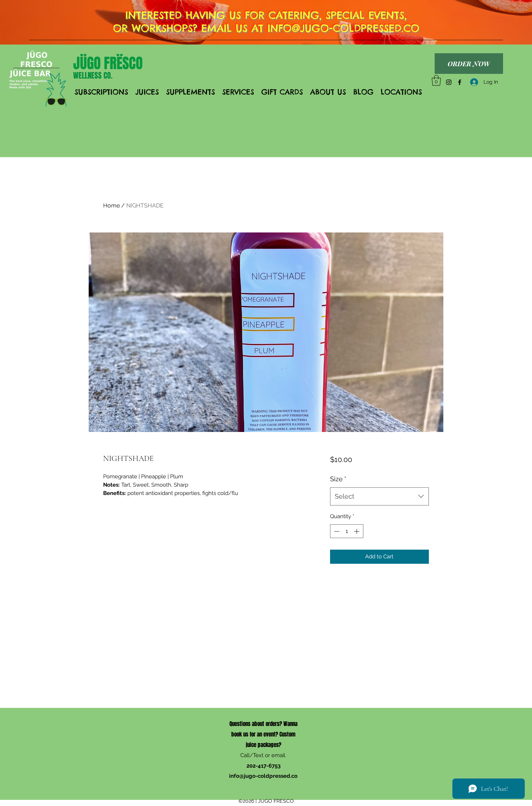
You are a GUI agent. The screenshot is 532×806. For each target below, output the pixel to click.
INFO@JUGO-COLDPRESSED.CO (343, 28)
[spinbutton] (346, 531)
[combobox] (379, 496)
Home (111, 205)
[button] (436, 80)
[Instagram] (448, 82)
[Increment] (357, 531)
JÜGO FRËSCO (108, 63)
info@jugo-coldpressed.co (263, 776)
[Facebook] (459, 82)
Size (338, 479)
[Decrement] (336, 531)
